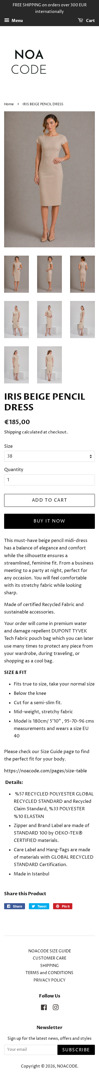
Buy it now (49, 521)
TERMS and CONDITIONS (49, 973)
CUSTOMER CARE (49, 958)
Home (9, 104)
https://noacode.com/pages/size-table (45, 771)
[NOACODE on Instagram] (56, 1008)
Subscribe (76, 1050)
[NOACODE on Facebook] (44, 1008)
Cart (90, 20)
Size (8, 446)
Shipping (12, 432)
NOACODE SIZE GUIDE (49, 951)
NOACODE (67, 1066)
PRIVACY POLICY (49, 980)
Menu (17, 20)
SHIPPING (49, 965)
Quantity (13, 470)
